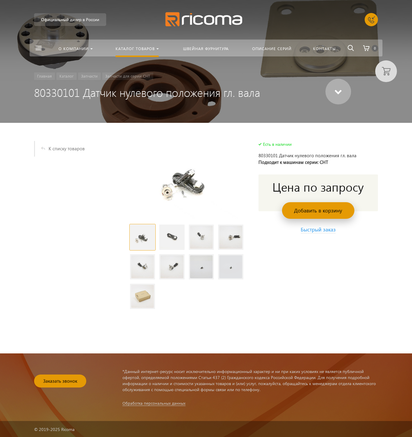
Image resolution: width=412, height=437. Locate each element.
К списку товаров (67, 148)
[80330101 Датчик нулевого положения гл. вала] (186, 180)
